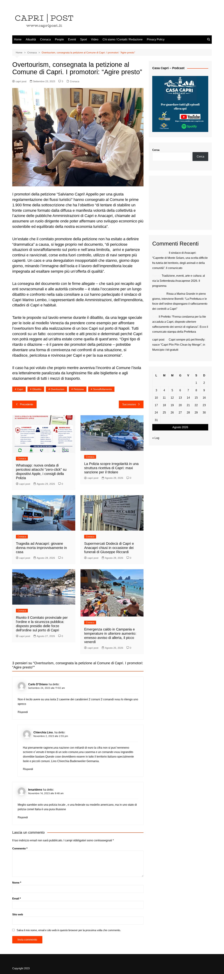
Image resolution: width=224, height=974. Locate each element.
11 (164, 397)
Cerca (155, 149)
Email (16, 898)
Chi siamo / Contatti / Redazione (123, 39)
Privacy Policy (155, 39)
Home (18, 39)
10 (156, 397)
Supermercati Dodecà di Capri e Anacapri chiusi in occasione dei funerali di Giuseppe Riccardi (109, 548)
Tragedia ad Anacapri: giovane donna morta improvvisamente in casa (41, 548)
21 (188, 405)
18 (164, 405)
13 (180, 397)
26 (172, 412)
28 (188, 412)
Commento (19, 848)
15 (196, 397)
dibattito (36, 389)
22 (196, 405)
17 (156, 405)
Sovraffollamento (102, 389)
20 (180, 405)
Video (94, 39)
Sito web (17, 914)
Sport (83, 39)
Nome (16, 882)
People (59, 39)
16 (204, 397)
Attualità (31, 39)
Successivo (129, 404)
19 (172, 405)
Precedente (26, 404)
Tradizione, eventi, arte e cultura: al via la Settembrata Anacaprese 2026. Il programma (178, 280)
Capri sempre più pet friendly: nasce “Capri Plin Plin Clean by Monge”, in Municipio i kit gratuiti (178, 344)
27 (180, 412)
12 (172, 397)
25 (164, 412)
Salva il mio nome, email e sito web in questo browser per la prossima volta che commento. (69, 930)
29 (196, 412)
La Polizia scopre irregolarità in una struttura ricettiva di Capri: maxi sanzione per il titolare (111, 468)
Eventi (72, 39)
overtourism (57, 389)
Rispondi (23, 711)
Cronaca (45, 39)
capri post (21, 81)
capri (20, 389)
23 (204, 405)
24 (156, 412)
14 (188, 397)
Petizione (79, 389)
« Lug (155, 437)
